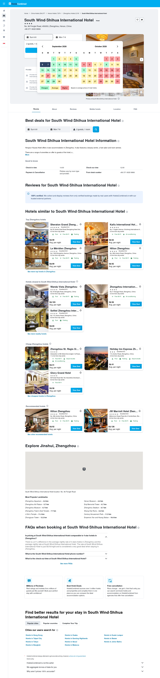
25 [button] (70, 75)
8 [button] (53, 64)
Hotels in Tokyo (32, 641)
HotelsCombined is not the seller (40, 663)
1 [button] (53, 59)
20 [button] (42, 75)
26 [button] (76, 75)
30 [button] (59, 81)
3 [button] (64, 59)
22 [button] (54, 75)
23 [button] (59, 75)
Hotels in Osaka (71, 635)
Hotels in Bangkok (33, 645)
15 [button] (54, 70)
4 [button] (70, 59)
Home (26, 13)
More (27, 154)
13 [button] (42, 70)
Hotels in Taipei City (34, 638)
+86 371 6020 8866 (32, 29)
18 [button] (70, 70)
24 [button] (65, 75)
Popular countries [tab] (50, 623)
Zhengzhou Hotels (69, 13)
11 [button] (70, 64)
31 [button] (118, 81)
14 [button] (48, 70)
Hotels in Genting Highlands (76, 638)
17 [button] (65, 70)
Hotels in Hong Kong (34, 635)
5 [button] (76, 59)
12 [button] (76, 64)
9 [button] (59, 64)
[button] (4, 3)
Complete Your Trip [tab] (70, 623)
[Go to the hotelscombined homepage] (17, 3)
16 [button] (59, 70)
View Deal (76, 242)
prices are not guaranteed (77, 656)
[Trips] (4, 37)
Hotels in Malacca (72, 645)
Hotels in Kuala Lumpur (113, 635)
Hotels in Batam (110, 638)
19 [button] (76, 70)
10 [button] (65, 64)
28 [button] (48, 81)
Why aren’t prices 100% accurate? (41, 671)
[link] (41, 271)
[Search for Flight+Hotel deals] (4, 25)
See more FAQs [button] (66, 563)
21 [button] (48, 75)
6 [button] (42, 64)
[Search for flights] (4, 10)
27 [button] (42, 81)
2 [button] (59, 59)
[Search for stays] (4, 15)
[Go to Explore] (4, 30)
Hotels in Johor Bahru (113, 641)
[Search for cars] (4, 20)
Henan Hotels (52, 13)
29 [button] (54, 81)
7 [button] (48, 64)
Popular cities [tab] (32, 623)
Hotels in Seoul (71, 641)
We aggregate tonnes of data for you (42, 667)
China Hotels (35, 13)
